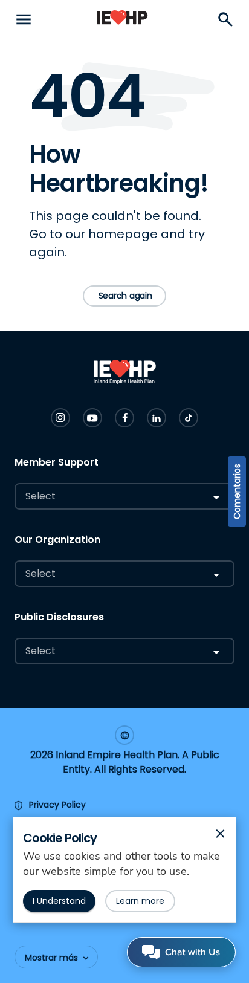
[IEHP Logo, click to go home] (122, 19)
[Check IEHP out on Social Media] (60, 417)
